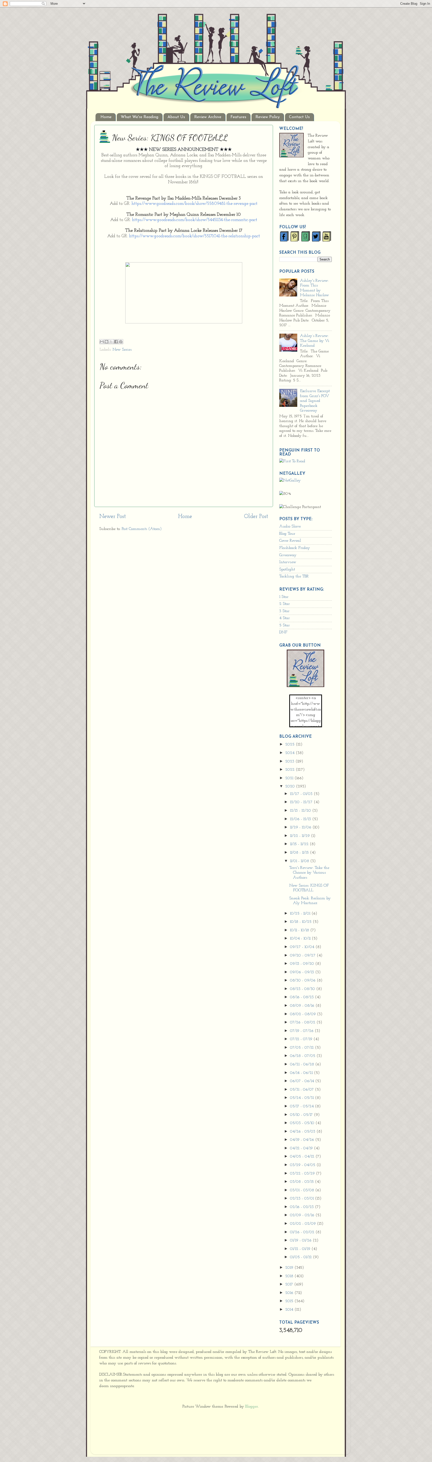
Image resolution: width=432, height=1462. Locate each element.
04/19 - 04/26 (302, 1140)
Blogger (251, 1407)
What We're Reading (139, 117)
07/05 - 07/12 (302, 1048)
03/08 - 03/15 (302, 1182)
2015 (289, 1301)
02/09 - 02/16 (303, 1215)
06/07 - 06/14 (302, 1081)
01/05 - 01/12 (301, 1257)
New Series (122, 350)
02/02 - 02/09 (303, 1224)
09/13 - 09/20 (302, 964)
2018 (289, 1276)
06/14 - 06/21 (302, 1073)
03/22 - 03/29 (303, 1174)
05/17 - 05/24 (302, 1106)
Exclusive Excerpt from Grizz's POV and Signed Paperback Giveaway (315, 401)
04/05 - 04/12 (303, 1157)
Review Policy (268, 117)
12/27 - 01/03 (302, 794)
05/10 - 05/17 (302, 1115)
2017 (289, 1284)
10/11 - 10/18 (300, 930)
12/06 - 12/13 (301, 819)
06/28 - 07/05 (303, 1056)
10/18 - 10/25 (301, 922)
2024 (290, 753)
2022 (290, 770)
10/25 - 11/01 (301, 914)
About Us (176, 117)
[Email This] (101, 341)
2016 (289, 1293)
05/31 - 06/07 (302, 1090)
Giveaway (287, 555)
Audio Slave (290, 526)
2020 (290, 786)
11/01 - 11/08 (300, 861)
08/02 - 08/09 (303, 1014)
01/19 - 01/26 (301, 1240)
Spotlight (287, 569)
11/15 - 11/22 (300, 844)
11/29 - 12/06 (301, 827)
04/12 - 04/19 (302, 1148)
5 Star (284, 625)
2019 (289, 1268)
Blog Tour (287, 534)
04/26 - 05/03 (303, 1132)
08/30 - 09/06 (303, 980)
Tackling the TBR (294, 576)
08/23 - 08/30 (303, 989)
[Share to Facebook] (116, 341)
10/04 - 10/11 (301, 939)
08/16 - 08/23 (302, 997)
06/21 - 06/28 (302, 1064)
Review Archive (207, 117)
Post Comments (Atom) (142, 529)
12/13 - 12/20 (301, 811)
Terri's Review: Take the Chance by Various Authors (309, 873)
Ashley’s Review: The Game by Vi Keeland (314, 341)
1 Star (283, 597)
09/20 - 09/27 (303, 956)
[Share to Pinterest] (120, 341)
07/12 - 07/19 (302, 1039)
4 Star (284, 618)
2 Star (284, 604)
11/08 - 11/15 (300, 853)
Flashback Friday (294, 548)
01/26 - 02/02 (303, 1232)
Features (238, 117)
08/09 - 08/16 (303, 1006)
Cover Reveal (290, 541)
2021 (289, 778)
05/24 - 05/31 (302, 1098)
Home (106, 117)
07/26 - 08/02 (303, 1022)
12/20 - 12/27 (302, 802)
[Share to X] (111, 341)
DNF (283, 632)
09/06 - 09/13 (302, 972)
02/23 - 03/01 (302, 1199)
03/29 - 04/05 (303, 1165)
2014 (289, 1310)
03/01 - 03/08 (302, 1190)
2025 (290, 744)
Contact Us (299, 117)
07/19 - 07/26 (302, 1031)
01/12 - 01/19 (301, 1249)
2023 (290, 761)
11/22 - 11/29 (300, 836)
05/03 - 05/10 (303, 1123)
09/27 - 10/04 (303, 947)
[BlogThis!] (106, 341)
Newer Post (112, 516)
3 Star (284, 611)
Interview (287, 562)
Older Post (256, 516)
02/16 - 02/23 (302, 1207)
